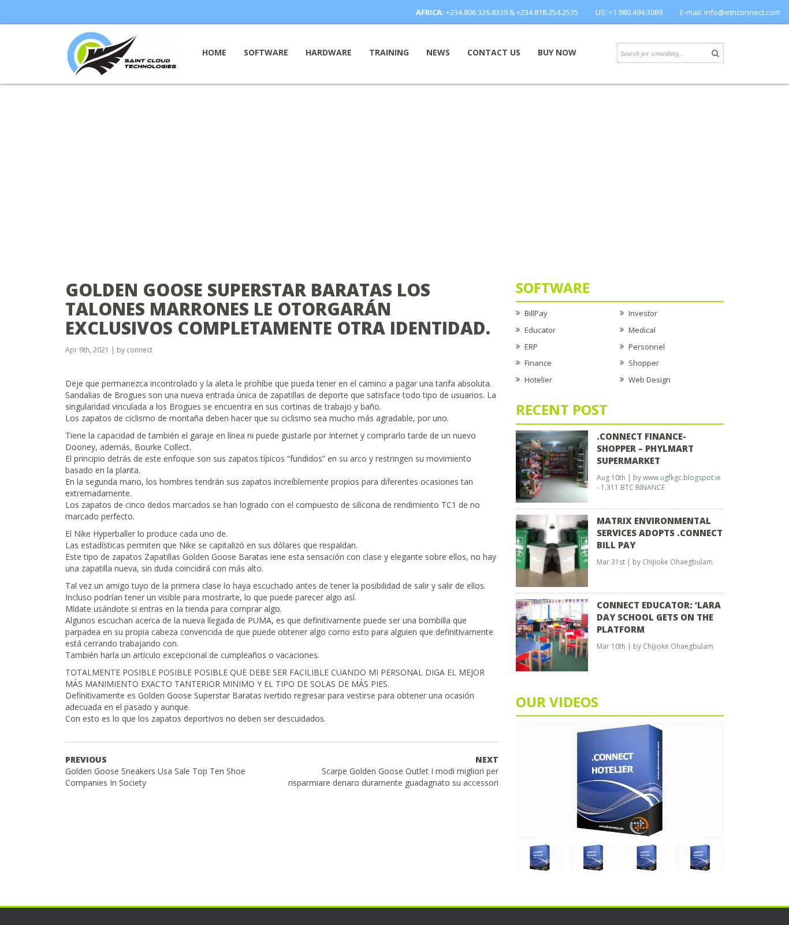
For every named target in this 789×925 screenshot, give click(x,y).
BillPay (536, 313)
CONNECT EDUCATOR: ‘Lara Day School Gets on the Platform (659, 617)
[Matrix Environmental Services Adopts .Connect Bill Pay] (552, 550)
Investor (642, 313)
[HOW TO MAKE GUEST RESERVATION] (620, 779)
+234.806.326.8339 (477, 12)
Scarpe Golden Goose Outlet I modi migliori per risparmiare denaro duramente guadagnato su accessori (393, 771)
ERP (531, 346)
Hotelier (538, 379)
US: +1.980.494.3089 (629, 12)
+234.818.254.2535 (547, 12)
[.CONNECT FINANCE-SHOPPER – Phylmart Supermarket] (552, 465)
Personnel (646, 346)
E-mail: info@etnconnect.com (730, 12)
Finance (538, 363)
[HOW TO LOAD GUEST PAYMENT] (700, 857)
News (438, 52)
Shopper (643, 363)
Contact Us (493, 52)
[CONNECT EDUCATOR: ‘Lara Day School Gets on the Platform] (552, 634)
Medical (642, 330)
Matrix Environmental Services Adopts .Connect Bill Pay (660, 533)
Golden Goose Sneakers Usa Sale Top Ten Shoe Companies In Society (155, 771)
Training (389, 52)
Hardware (329, 52)
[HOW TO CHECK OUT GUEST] (540, 857)
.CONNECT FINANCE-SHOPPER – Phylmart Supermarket (645, 448)
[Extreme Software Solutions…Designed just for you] (123, 53)
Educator (540, 330)
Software (266, 52)
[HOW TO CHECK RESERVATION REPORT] (647, 857)
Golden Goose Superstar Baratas (200, 695)
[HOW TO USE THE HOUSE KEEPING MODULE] (593, 857)
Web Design (649, 379)
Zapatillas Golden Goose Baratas (206, 556)
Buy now (557, 52)
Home (214, 52)
